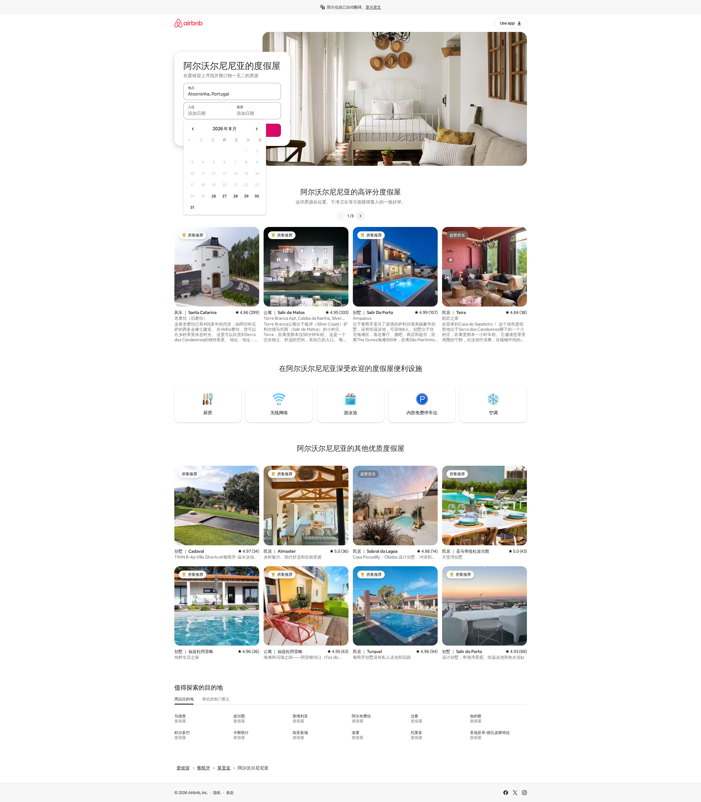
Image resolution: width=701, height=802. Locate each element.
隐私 (217, 792)
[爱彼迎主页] (188, 23)
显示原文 (373, 7)
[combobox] (232, 94)
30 (257, 196)
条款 (230, 792)
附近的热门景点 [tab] (215, 699)
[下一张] (360, 216)
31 (192, 207)
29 (246, 196)
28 (235, 196)
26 (214, 196)
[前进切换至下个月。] (256, 129)
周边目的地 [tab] (184, 699)
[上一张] (340, 216)
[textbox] (208, 113)
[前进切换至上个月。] (193, 129)
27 (224, 196)
